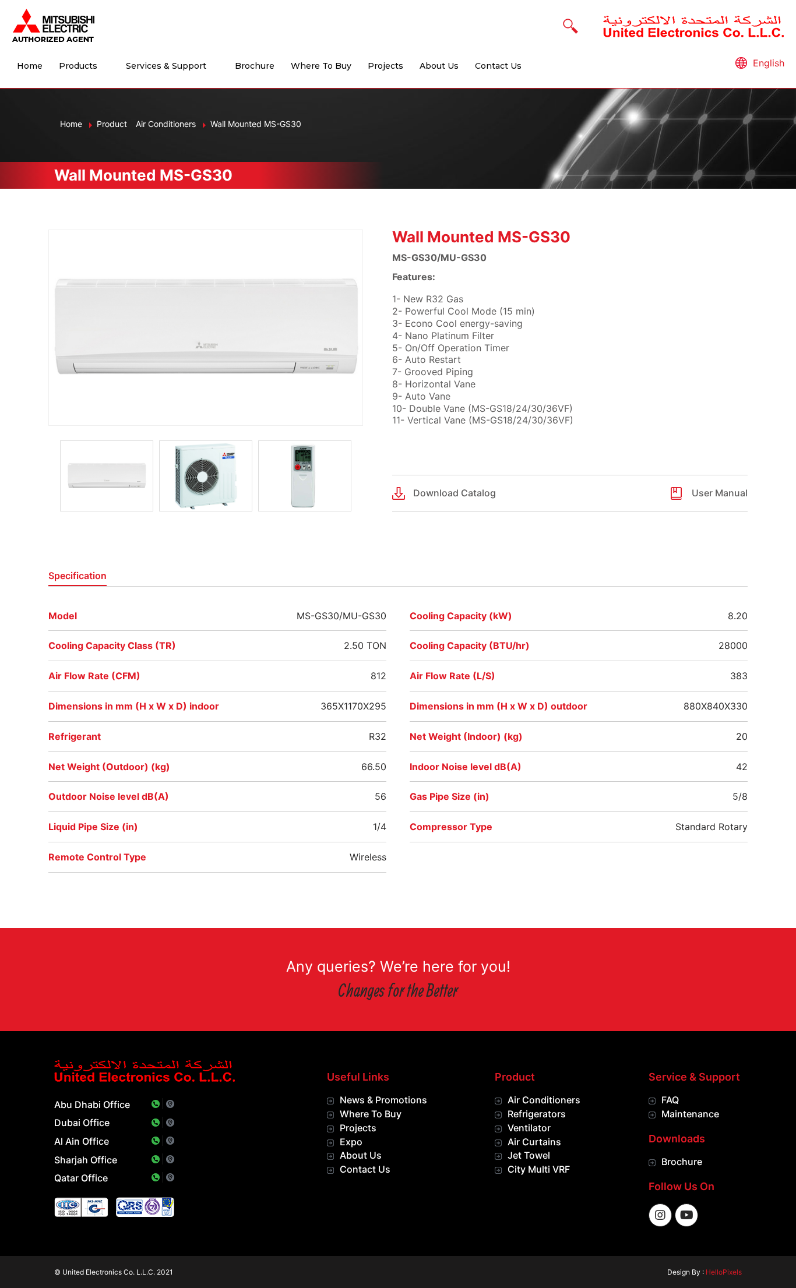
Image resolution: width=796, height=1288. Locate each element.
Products (78, 66)
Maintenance (690, 1114)
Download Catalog (454, 493)
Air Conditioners (544, 1100)
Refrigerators (537, 1114)
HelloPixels (724, 1272)
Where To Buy (321, 66)
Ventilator (529, 1128)
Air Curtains (534, 1142)
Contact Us (498, 66)
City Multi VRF (539, 1169)
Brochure (254, 66)
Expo (351, 1142)
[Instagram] (660, 1215)
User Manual (720, 493)
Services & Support (166, 66)
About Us (439, 66)
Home (30, 66)
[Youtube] (686, 1215)
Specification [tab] (77, 575)
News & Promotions (383, 1100)
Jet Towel (529, 1155)
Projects (385, 66)
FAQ (670, 1100)
